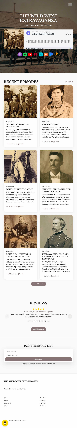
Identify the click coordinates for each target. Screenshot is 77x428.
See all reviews (38, 329)
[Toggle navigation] (70, 5)
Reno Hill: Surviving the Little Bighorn (18, 255)
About (6, 400)
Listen (6, 406)
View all (68, 82)
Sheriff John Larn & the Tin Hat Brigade (56, 190)
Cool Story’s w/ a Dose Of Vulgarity (38, 312)
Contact (42, 400)
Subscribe (38, 359)
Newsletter (7, 403)
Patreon (42, 403)
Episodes (7, 398)
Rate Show (43, 398)
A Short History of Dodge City (17, 125)
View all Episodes (38, 284)
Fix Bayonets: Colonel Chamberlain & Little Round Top (55, 256)
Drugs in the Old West (19, 189)
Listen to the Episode (15, 144)
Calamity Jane (50, 124)
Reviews (42, 406)
